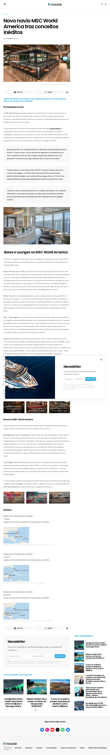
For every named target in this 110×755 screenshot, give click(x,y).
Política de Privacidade (97, 748)
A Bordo (39, 748)
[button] (106, 4)
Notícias (6, 14)
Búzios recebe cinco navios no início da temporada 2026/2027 (37, 702)
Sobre (82, 748)
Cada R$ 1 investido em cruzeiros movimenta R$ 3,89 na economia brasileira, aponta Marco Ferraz (95, 679)
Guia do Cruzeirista (68, 748)
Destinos (28, 748)
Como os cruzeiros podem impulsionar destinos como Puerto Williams (60, 702)
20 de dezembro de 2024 (10, 38)
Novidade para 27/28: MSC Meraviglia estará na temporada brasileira (96, 705)
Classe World (55, 128)
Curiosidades (51, 748)
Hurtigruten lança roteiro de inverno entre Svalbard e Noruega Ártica (13, 702)
